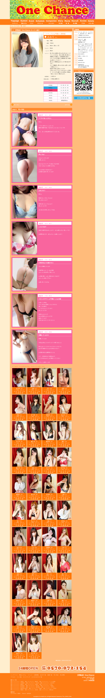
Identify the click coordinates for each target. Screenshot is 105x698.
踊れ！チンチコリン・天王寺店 (47, 683)
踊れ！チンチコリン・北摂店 (47, 685)
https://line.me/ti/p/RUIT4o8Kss (83, 93)
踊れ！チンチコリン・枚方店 (32, 685)
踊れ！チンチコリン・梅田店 (17, 684)
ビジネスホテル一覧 (37, 677)
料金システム (22, 675)
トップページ (14, 675)
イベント (30, 675)
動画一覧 (50, 675)
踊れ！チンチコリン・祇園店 (17, 689)
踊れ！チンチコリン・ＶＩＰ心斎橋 (47, 681)
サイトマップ (26, 677)
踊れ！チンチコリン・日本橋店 (17, 683)
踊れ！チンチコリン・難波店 (31, 681)
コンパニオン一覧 (18, 26)
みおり (24, 26)
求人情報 (62, 675)
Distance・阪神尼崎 (26, 693)
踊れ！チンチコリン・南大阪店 (33, 687)
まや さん (67, 104)
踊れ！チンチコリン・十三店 (46, 684)
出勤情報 (36, 675)
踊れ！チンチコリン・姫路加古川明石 (19, 688)
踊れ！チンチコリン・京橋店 (31, 684)
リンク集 (19, 677)
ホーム (11, 26)
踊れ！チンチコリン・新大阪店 (17, 685)
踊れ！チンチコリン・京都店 (35, 688)
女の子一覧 (43, 675)
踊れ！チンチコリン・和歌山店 (46, 689)
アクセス (13, 677)
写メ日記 (56, 675)
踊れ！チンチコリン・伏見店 (49, 688)
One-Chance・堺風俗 (15, 693)
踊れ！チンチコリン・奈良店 (31, 689)
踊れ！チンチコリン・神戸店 (48, 687)
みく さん (16, 104)
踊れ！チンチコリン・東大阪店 (17, 687)
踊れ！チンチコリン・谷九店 (32, 683)
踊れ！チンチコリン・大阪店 (17, 681)
